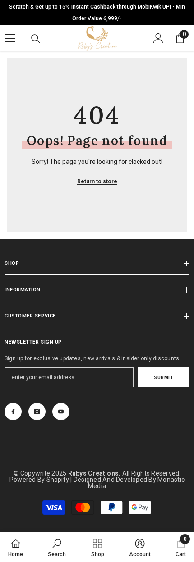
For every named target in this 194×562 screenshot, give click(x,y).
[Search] (35, 38)
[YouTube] (60, 411)
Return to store (97, 181)
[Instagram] (37, 411)
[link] (57, 547)
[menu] (10, 38)
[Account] (158, 38)
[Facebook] (13, 411)
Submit (163, 377)
